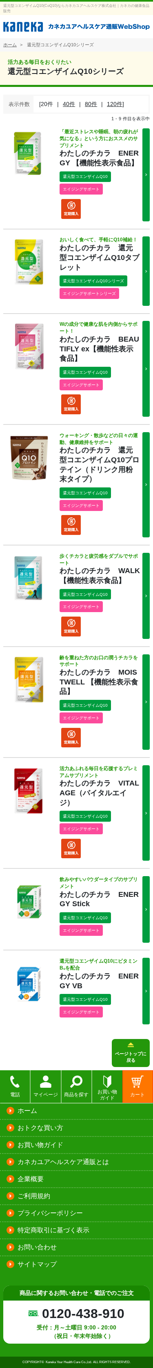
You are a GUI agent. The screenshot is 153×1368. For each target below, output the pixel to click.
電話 (15, 1094)
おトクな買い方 (40, 1127)
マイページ (45, 1094)
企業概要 (31, 1178)
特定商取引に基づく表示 (53, 1230)
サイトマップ (37, 1264)
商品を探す (76, 1094)
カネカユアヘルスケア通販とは (63, 1161)
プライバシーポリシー (50, 1213)
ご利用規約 (34, 1196)
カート (137, 1094)
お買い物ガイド (107, 1095)
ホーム (27, 1110)
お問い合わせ (37, 1247)
